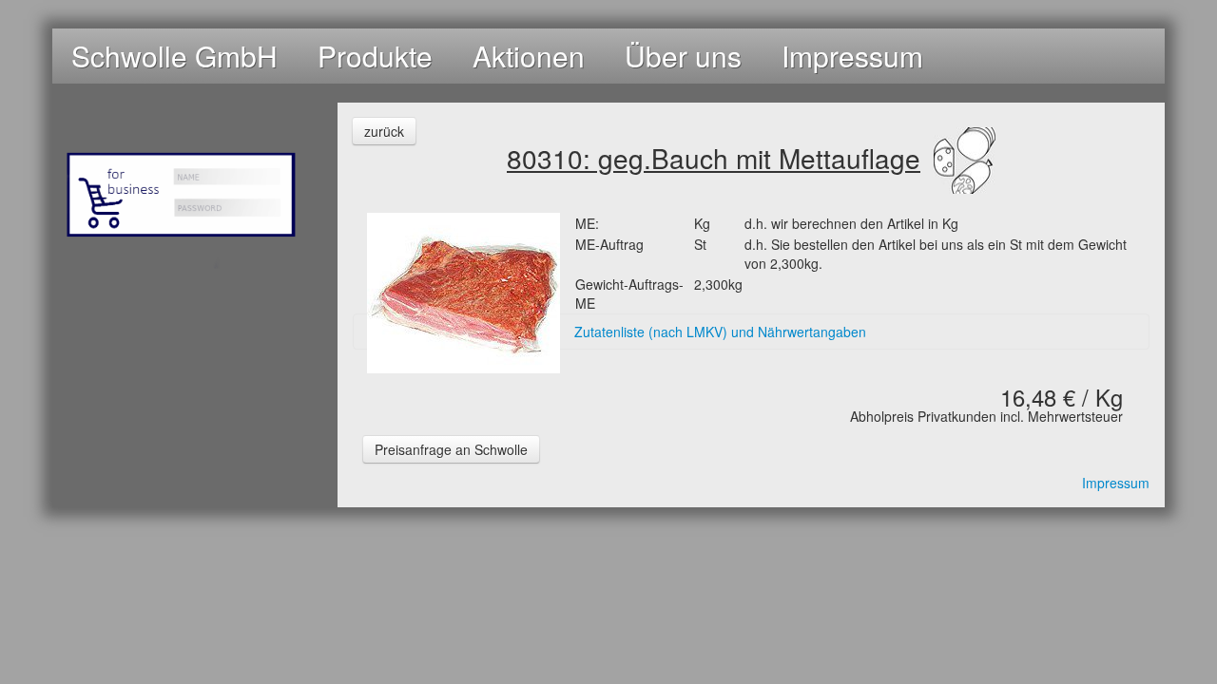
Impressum (852, 55)
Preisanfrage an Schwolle (451, 449)
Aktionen (529, 55)
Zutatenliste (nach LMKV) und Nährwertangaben (720, 331)
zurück (384, 131)
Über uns (683, 55)
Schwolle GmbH (174, 55)
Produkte (375, 55)
